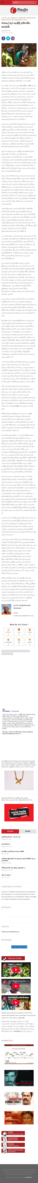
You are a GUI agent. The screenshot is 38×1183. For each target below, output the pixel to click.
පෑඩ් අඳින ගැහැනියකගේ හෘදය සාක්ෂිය (12, 851)
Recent (27, 831)
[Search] (35, 2)
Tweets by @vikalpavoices (10, 932)
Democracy (14, 18)
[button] (19, 55)
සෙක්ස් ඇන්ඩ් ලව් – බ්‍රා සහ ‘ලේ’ (10, 837)
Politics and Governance (14, 20)
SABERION (28, 1177)
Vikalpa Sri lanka (7, 653)
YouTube (17, 1031)
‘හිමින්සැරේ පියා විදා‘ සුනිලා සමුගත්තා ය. (13, 868)
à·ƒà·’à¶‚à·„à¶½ (5, 18)
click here (21, 1018)
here (34, 897)
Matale (3, 20)
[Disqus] (19, 681)
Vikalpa (27, 651)
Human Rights (31, 18)
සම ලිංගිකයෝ (5, 844)
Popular (10, 831)
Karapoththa (5, 31)
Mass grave (13, 651)
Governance (22, 18)
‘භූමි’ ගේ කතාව (6, 875)
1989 (3, 651)
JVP (7, 651)
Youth (25, 20)
